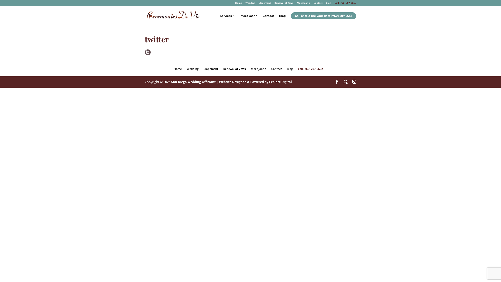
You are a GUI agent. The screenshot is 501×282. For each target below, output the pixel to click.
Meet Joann (303, 3)
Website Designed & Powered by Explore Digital (255, 82)
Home (238, 3)
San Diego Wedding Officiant (193, 82)
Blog (328, 3)
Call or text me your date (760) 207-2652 (323, 16)
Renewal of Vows (283, 3)
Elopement (265, 3)
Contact (318, 3)
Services (226, 16)
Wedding (250, 3)
